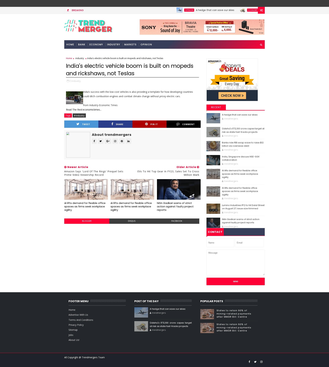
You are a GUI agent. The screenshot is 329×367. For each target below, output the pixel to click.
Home (70, 44)
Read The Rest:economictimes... (83, 109)
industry (113, 44)
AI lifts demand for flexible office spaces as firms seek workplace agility (85, 206)
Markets (130, 44)
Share (119, 124)
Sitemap (73, 329)
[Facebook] (261, 3)
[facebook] (249, 361)
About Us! (74, 340)
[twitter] (255, 361)
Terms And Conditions (81, 319)
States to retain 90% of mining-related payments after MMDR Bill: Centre (234, 313)
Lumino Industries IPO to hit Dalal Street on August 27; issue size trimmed (243, 207)
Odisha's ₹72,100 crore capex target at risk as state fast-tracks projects (243, 130)
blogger (87, 221)
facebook (176, 221)
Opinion (181, 10)
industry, (76, 80)
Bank (81, 44)
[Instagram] (255, 3)
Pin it (154, 124)
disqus (131, 221)
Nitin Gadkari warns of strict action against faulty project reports (175, 206)
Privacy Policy (76, 324)
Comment (188, 124)
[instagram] (261, 361)
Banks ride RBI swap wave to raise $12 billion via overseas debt (243, 144)
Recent (216, 107)
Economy (244, 10)
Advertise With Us (78, 314)
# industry (79, 115)
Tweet (86, 124)
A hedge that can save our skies (207, 10)
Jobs (71, 335)
